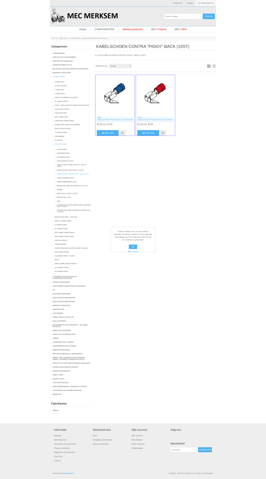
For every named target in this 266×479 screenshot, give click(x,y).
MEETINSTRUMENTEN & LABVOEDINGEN (68, 354)
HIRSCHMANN (59, 136)
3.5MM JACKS (59, 89)
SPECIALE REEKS (61, 240)
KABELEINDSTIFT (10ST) (65, 161)
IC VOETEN (58, 140)
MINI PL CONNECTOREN (63, 221)
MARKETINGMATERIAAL (61, 350)
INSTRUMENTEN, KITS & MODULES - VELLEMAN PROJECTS (70, 325)
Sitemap (57, 435)
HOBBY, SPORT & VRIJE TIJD (63, 317)
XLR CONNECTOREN (62, 267)
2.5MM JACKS (59, 82)
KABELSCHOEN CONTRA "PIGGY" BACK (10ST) (73, 174)
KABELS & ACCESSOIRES (62, 330)
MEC (158, 29)
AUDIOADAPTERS (61, 113)
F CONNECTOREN (61, 132)
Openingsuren (60, 440)
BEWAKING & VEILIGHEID (62, 73)
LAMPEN (56, 338)
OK (133, 247)
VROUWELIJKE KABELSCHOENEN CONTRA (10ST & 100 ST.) (73, 211)
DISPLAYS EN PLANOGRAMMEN (64, 57)
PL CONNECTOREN (61, 228)
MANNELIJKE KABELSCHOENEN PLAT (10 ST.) (72, 185)
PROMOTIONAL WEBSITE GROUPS (65, 367)
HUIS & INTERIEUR (59, 321)
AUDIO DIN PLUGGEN (62, 109)
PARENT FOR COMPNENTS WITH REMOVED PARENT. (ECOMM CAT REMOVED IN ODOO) (69, 358)
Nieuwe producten (133, 29)
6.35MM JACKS (60, 93)
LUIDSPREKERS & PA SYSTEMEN (64, 346)
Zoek (95, 435)
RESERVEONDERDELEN (61, 371)
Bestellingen (137, 440)
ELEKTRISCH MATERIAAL (62, 294)
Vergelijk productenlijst (102, 440)
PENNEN (60, 189)
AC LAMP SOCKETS (61, 101)
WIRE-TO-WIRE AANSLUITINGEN (65, 263)
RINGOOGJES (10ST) (64, 197)
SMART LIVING (58, 375)
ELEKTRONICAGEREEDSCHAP (64, 301)
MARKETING (57, 394)
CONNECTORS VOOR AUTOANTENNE (67, 124)
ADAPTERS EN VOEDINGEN (63, 61)
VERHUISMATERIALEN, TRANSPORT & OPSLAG (70, 386)
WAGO (57, 260)
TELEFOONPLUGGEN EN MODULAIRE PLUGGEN (71, 248)
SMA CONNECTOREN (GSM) (64, 236)
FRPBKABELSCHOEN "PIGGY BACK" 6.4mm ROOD (154, 119)
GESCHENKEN (58, 313)
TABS (58, 201)
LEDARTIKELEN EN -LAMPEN (63, 342)
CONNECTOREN (62, 38)
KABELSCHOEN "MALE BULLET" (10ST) (70, 170)
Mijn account (137, 435)
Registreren (177, 3)
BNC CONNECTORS (61, 117)
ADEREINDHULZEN (63, 153)
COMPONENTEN (104, 29)
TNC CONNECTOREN (62, 252)
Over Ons (58, 456)
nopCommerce (68, 473)
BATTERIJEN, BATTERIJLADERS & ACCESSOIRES (70, 69)
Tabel (208, 66)
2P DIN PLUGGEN (61, 86)
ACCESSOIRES (62, 149)
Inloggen (190, 3)
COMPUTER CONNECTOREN (64, 121)
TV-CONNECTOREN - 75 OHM (64, 256)
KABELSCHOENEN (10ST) (65, 178)
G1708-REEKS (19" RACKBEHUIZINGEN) (67, 390)
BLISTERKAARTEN (63, 157)
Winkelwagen (137, 448)
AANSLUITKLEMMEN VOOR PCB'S (66, 97)
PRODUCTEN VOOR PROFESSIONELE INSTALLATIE (71, 363)
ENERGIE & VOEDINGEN (61, 305)
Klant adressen (138, 444)
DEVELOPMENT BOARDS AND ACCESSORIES (69, 286)
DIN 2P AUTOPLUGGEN (62, 128)
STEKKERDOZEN (60, 244)
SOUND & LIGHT (59, 379)
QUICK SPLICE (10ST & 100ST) (67, 193)
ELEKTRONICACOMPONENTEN (64, 298)
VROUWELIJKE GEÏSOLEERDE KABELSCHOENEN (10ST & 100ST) (74, 205)
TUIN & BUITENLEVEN (60, 382)
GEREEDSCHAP (58, 309)
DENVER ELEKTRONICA (61, 282)
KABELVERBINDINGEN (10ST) (67, 182)
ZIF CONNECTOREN (61, 271)
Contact (57, 460)
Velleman (56, 410)
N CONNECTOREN (61, 225)
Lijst (213, 66)
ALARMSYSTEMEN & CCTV (62, 65)
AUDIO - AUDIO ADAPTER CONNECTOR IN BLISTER (72, 105)
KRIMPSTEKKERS (75, 38)
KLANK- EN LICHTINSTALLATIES (64, 334)
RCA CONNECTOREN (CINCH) (64, 232)
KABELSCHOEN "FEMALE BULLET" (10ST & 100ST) (71, 165)
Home (82, 29)
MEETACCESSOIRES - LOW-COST (66, 217)
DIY (54, 290)
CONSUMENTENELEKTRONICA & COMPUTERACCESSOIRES (64, 277)
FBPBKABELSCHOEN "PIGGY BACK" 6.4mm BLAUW (115, 119)
